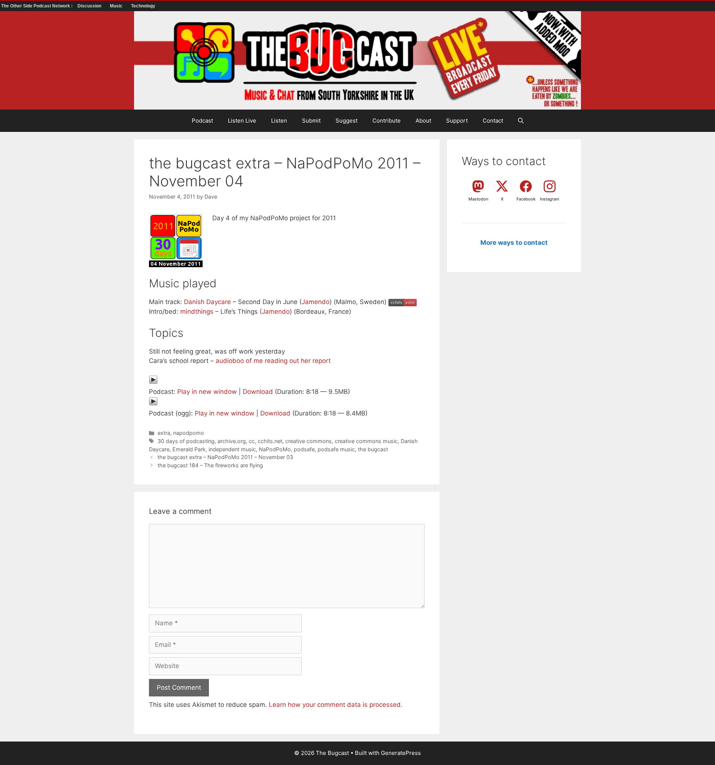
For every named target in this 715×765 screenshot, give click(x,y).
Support (457, 120)
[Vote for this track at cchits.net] (402, 302)
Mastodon (478, 199)
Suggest (347, 120)
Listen (279, 120)
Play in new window (207, 391)
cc (252, 441)
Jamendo (316, 302)
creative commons (308, 441)
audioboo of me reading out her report (273, 360)
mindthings (196, 311)
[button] (521, 121)
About (423, 120)
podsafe (304, 449)
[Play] (153, 382)
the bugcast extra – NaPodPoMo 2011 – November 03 (225, 457)
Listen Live (242, 120)
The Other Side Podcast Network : (37, 6)
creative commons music (366, 441)
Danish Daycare (207, 302)
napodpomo (188, 433)
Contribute (386, 120)
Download (258, 391)
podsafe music (336, 449)
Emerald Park (189, 449)
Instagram (549, 199)
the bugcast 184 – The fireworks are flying (210, 465)
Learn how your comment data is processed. (336, 704)
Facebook (526, 199)
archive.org (231, 441)
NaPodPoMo (275, 449)
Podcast (202, 120)
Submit (311, 120)
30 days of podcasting (186, 441)
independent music (232, 449)
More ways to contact (514, 242)
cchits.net (270, 441)
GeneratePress (401, 752)
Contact (493, 120)
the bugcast (373, 449)
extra (164, 433)
